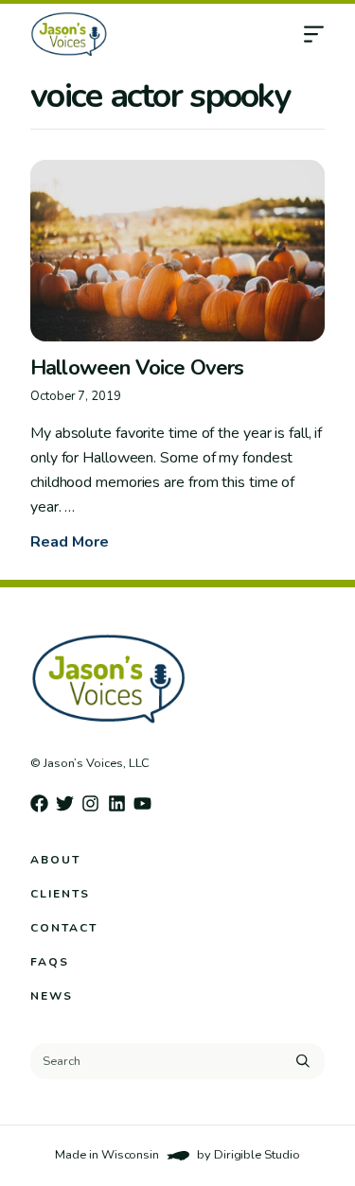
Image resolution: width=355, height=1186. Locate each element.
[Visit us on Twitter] (65, 803)
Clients (60, 893)
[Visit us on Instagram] (90, 803)
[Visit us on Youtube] (142, 803)
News (51, 995)
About (55, 859)
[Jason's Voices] (141, 34)
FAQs (49, 961)
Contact (64, 927)
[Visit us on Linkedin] (117, 803)
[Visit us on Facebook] (39, 803)
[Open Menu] (328, 34)
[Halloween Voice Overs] (177, 250)
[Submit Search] (303, 1061)
